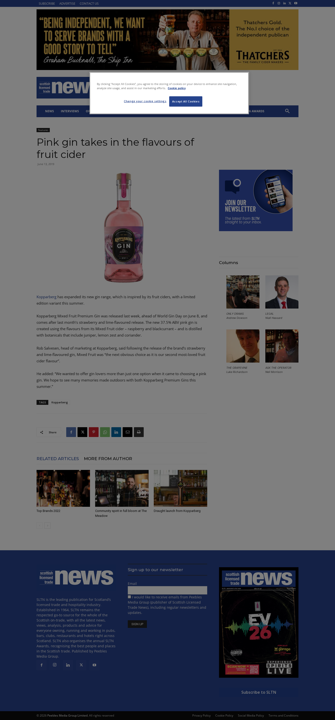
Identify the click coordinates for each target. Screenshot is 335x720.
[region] (169, 93)
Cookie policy (177, 88)
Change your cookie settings (145, 101)
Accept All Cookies (185, 101)
